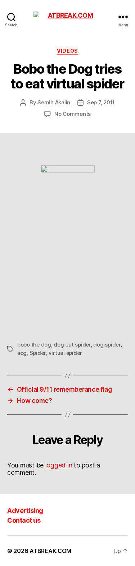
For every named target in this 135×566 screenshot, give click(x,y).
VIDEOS (67, 51)
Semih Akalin (53, 102)
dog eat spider (72, 344)
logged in (58, 465)
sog (22, 352)
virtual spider (65, 352)
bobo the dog (34, 344)
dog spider (106, 344)
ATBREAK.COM (50, 550)
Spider (38, 352)
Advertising (25, 510)
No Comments (72, 113)
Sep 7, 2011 (101, 102)
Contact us (23, 520)
